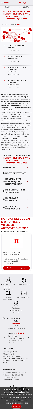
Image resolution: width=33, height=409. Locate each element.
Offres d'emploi (8, 354)
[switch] (18, 24)
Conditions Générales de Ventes (14, 373)
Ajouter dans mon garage (16, 268)
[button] (16, 241)
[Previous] (14, 7)
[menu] (29, 3)
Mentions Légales (9, 377)
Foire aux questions (10, 352)
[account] (20, 2)
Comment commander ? (12, 356)
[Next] (18, 7)
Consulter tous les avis (16, 328)
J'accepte (16, 406)
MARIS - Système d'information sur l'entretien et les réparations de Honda (15, 361)
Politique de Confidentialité (13, 375)
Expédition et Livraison (11, 379)
